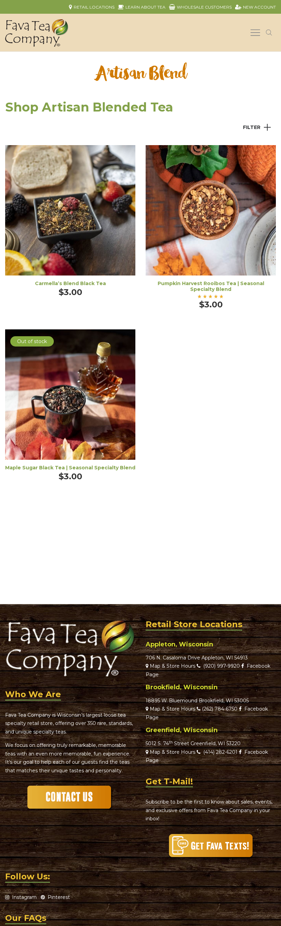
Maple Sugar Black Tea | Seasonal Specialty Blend (70, 468)
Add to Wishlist (125, 155)
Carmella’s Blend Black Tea (70, 283)
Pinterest (57, 897)
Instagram (23, 897)
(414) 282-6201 (220, 752)
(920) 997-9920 (220, 666)
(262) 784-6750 (219, 709)
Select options (70, 220)
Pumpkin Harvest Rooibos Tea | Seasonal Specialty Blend (211, 286)
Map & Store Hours (171, 666)
